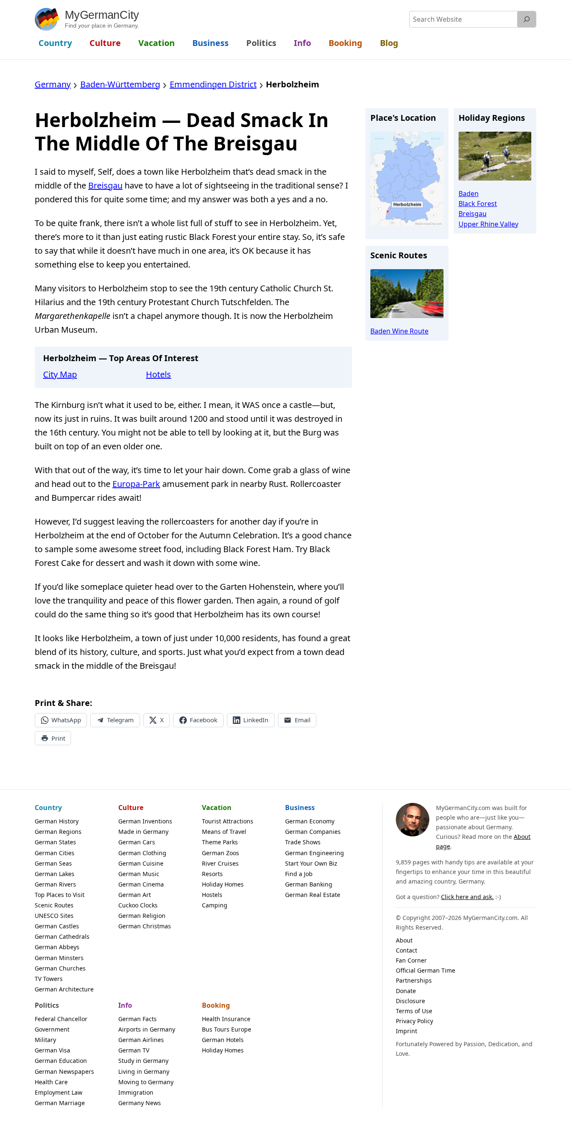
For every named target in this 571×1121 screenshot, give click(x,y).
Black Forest (478, 203)
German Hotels (223, 1040)
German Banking (308, 884)
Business (300, 807)
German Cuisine (140, 863)
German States (55, 842)
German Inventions (145, 821)
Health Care (51, 1082)
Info (125, 1005)
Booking (216, 1005)
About (404, 940)
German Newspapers (64, 1071)
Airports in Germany (146, 1029)
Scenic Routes (54, 905)
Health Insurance (226, 1019)
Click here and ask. (467, 897)
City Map (60, 374)
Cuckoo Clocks (138, 905)
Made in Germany (143, 832)
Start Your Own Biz (311, 863)
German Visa (52, 1050)
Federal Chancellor (61, 1019)
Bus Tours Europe (226, 1029)
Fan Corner (411, 960)
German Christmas (144, 926)
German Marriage (60, 1103)
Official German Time (425, 970)
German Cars (136, 842)
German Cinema (141, 884)
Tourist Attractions (227, 821)
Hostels (212, 895)
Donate (406, 991)
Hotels (158, 374)
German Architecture (64, 989)
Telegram (120, 720)
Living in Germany (143, 1071)
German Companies (313, 832)
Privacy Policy (414, 1021)
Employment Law (58, 1092)
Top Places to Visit (59, 895)
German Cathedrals (62, 936)
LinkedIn (255, 720)
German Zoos (220, 853)
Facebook (203, 720)
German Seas (53, 863)
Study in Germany (143, 1061)
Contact (406, 950)
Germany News (139, 1103)
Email (303, 720)
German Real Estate (312, 895)
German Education (61, 1061)
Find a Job (299, 874)
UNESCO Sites (54, 916)
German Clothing (142, 853)
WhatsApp (66, 720)
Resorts (212, 874)
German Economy (309, 821)
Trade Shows (303, 842)
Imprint (406, 1031)
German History (57, 821)
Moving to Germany (145, 1082)
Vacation (217, 807)
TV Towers (49, 979)
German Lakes (54, 874)
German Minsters (59, 958)
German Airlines (141, 1040)
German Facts (137, 1019)
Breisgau (105, 185)
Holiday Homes (223, 884)
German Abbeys (57, 947)
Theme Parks (220, 842)
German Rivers (55, 884)
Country (48, 807)
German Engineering (314, 853)
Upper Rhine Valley (488, 224)
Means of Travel (224, 832)
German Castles (57, 926)
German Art (134, 895)
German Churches (60, 968)
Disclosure (410, 1001)
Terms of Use (414, 1011)
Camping (214, 905)
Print (58, 738)
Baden (469, 193)
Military (45, 1040)
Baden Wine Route (399, 331)
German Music (138, 874)
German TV (133, 1050)
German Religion (142, 916)
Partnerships (414, 980)
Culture (130, 807)
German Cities (54, 853)
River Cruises (220, 863)
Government (52, 1029)
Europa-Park (136, 483)
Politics (47, 1005)
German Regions (58, 832)
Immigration (135, 1092)
